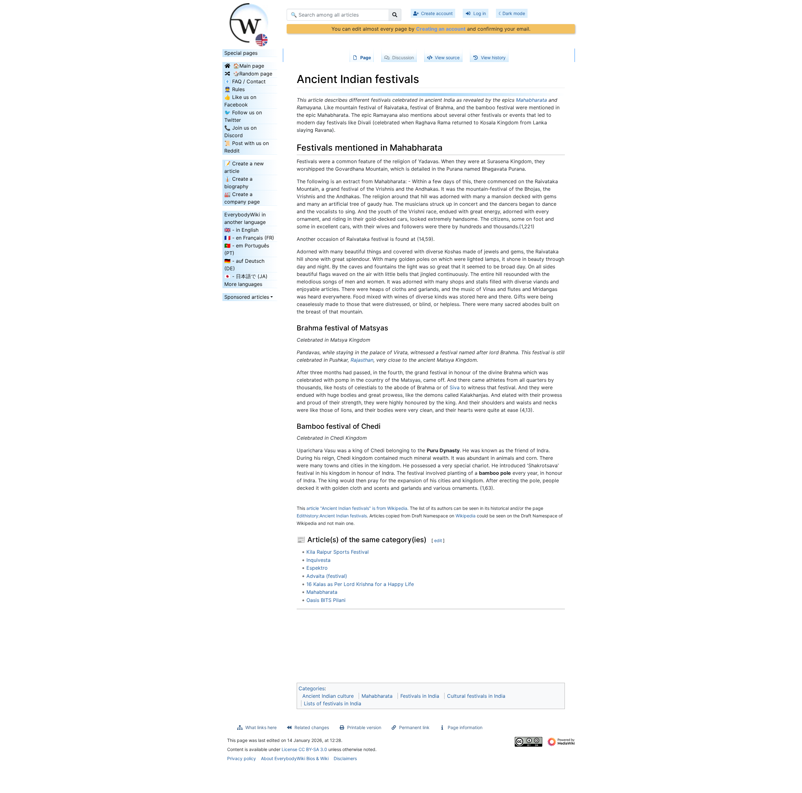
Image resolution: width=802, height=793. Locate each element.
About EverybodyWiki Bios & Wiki (295, 758)
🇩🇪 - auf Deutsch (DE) (244, 265)
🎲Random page (252, 73)
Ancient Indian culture (328, 696)
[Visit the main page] (250, 23)
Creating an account (441, 29)
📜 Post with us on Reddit (246, 147)
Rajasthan (362, 360)
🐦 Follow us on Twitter (243, 116)
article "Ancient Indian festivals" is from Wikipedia (356, 508)
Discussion (403, 57)
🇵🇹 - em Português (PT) (246, 249)
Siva (455, 387)
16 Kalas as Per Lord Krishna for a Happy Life (360, 584)
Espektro (317, 568)
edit (438, 540)
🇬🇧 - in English (241, 230)
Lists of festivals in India (332, 703)
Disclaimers (345, 758)
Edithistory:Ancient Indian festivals (332, 515)
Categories (312, 688)
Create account (437, 13)
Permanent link (414, 727)
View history (493, 57)
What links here (261, 727)
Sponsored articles (246, 297)
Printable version (364, 727)
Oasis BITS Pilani (326, 600)
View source (447, 57)
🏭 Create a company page (242, 198)
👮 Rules (234, 89)
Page (365, 57)
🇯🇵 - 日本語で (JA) (246, 276)
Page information (465, 727)
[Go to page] (394, 15)
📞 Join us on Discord (240, 131)
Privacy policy (241, 758)
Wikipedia (466, 515)
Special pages (241, 53)
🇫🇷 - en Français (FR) (249, 238)
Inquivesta (318, 560)
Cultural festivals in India (476, 696)
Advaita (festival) (326, 576)
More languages (243, 284)
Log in (479, 13)
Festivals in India (419, 696)
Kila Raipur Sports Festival (337, 552)
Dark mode (514, 13)
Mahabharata (531, 100)
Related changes (311, 727)
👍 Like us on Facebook (240, 101)
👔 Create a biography (238, 182)
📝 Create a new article (244, 167)
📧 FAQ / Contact (245, 81)
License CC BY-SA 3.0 (304, 749)
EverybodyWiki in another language (245, 218)
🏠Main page (248, 66)
